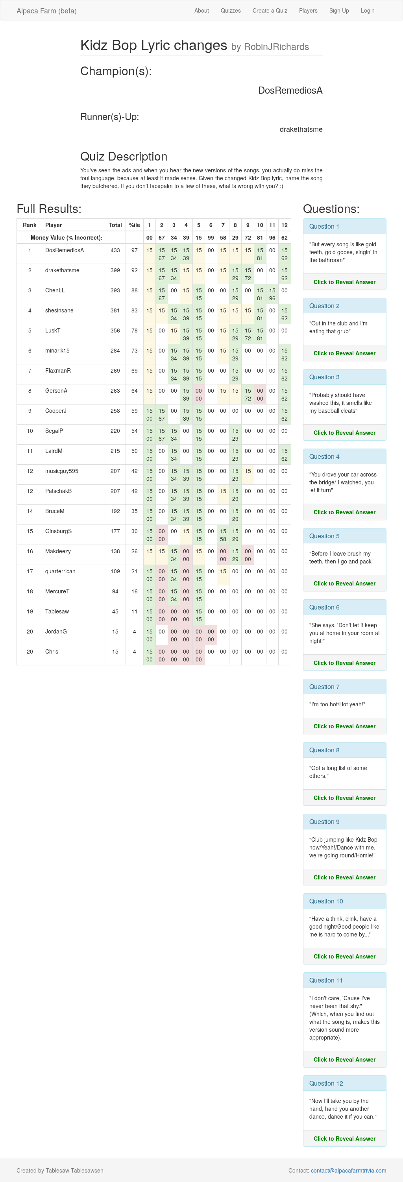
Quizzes (231, 10)
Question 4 (324, 456)
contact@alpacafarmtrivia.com (348, 1170)
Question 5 (324, 535)
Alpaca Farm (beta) (47, 10)
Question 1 (324, 226)
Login (368, 10)
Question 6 (324, 606)
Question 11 (326, 979)
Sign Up (339, 10)
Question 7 (324, 686)
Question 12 (326, 1083)
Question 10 (326, 900)
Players (308, 10)
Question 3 (324, 376)
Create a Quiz (270, 10)
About (201, 10)
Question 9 (324, 821)
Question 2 (324, 305)
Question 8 (324, 749)
